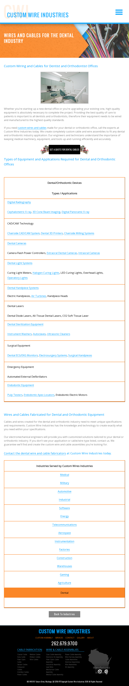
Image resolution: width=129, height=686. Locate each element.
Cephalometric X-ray (19, 212)
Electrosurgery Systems (53, 355)
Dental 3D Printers (52, 233)
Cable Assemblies (71, 659)
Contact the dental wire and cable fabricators (35, 453)
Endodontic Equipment (20, 385)
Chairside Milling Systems (79, 233)
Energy (64, 516)
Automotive (64, 491)
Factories (64, 549)
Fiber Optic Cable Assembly (52, 660)
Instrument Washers (19, 334)
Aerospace (64, 533)
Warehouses (64, 566)
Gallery (81, 637)
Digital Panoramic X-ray (75, 212)
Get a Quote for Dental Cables (64, 149)
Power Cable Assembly (73, 654)
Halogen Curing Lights (46, 272)
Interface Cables (23, 672)
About (90, 637)
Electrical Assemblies (72, 662)
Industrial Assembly (53, 664)
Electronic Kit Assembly (54, 657)
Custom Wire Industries (64, 631)
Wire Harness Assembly (73, 657)
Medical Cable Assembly (54, 674)
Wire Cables (34, 659)
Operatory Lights (17, 278)
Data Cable (21, 657)
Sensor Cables (22, 664)
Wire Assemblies (71, 664)
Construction (64, 558)
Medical (64, 474)
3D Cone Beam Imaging (46, 212)
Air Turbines (38, 296)
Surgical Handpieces (80, 355)
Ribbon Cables (35, 657)
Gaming (64, 574)
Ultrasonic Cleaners (58, 334)
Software (64, 508)
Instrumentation (64, 541)
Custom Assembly (44, 637)
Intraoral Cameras (89, 253)
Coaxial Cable (22, 654)
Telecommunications (64, 524)
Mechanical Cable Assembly (52, 670)
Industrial (64, 499)
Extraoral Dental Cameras (62, 253)
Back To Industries (64, 614)
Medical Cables (35, 654)
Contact (69, 637)
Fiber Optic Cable (21, 660)
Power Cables (22, 674)
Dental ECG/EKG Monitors (22, 355)
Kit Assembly (69, 667)
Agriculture (64, 582)
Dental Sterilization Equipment (25, 324)
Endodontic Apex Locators (39, 395)
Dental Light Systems (19, 263)
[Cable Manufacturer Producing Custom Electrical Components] (36, 12)
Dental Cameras (16, 243)
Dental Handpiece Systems (23, 288)
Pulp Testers (14, 395)
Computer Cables (21, 668)
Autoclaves (39, 334)
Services (59, 637)
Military (64, 483)
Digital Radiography (19, 202)
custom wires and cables (32, 127)
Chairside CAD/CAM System (23, 233)
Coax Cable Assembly (53, 654)
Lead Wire (49, 667)
